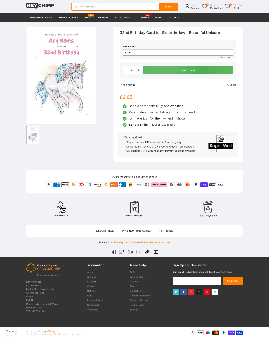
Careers (91, 286)
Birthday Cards (68, 17)
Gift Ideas (135, 281)
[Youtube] (207, 292)
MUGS (158, 17)
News (90, 295)
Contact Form (137, 291)
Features (166, 230)
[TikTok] (148, 253)
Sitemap (134, 309)
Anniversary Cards (40, 17)
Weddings (103, 17)
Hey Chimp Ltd (50, 331)
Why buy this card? (137, 230)
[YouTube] (156, 253)
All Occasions (123, 17)
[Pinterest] (130, 253)
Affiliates (91, 277)
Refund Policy (137, 305)
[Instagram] (139, 253)
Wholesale (92, 309)
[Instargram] (199, 292)
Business (91, 281)
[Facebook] (113, 253)
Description (105, 230)
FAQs (132, 272)
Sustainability (94, 305)
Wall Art (173, 17)
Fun (132, 286)
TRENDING (144, 16)
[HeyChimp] (40, 6)
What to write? (137, 277)
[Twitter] (122, 253)
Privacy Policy (94, 300)
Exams (88, 16)
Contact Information (140, 295)
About (90, 272)
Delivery (91, 291)
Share (232, 84)
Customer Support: (47, 265)
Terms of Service (139, 300)
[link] (263, 315)
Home (102, 242)
